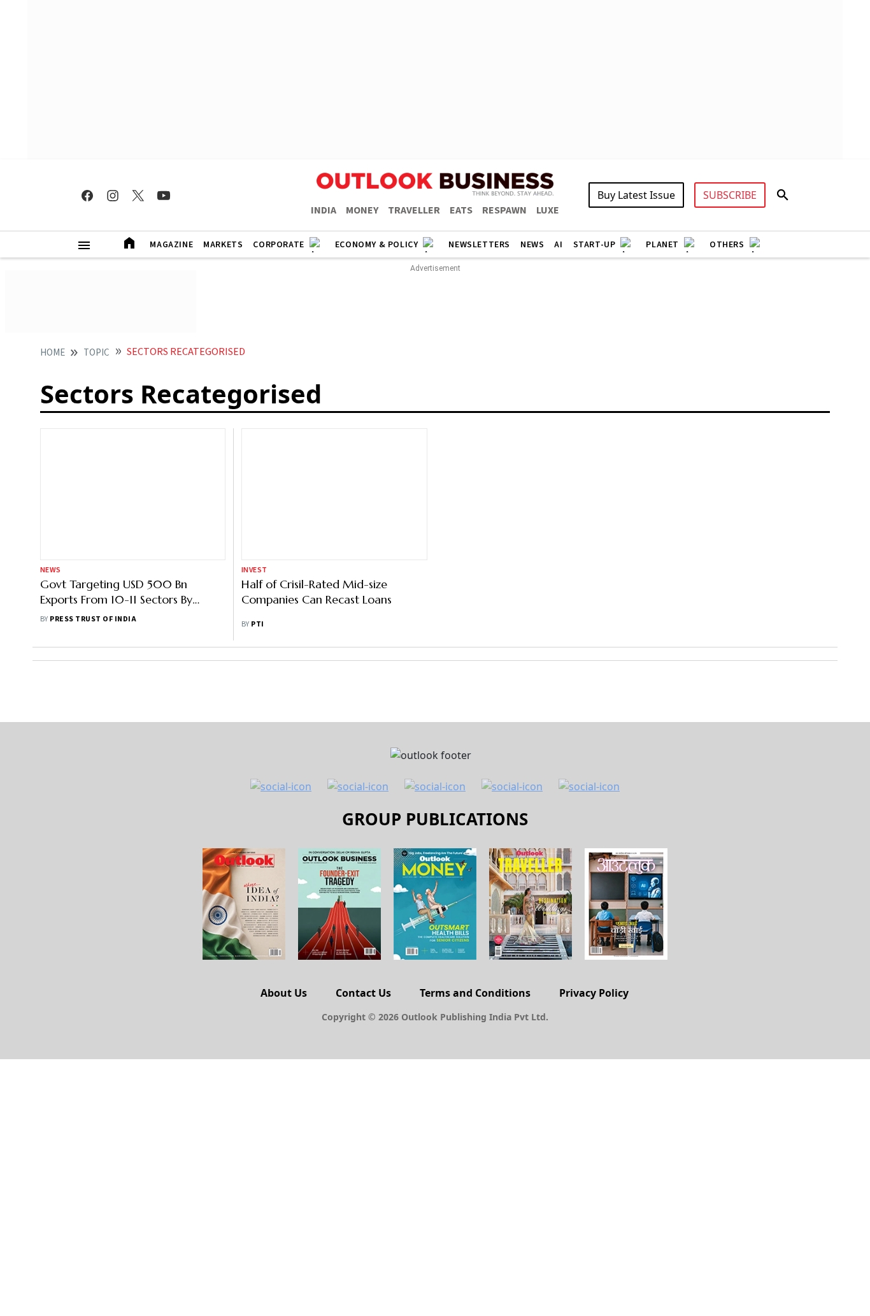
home (52, 352)
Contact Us (363, 993)
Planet (662, 244)
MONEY (362, 210)
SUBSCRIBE (730, 195)
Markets (223, 244)
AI (558, 244)
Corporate (278, 244)
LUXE (547, 210)
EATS (461, 210)
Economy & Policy (376, 244)
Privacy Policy (594, 993)
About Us (283, 993)
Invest (254, 570)
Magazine (171, 244)
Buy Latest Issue (636, 195)
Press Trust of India (93, 619)
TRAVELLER (414, 210)
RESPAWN (504, 210)
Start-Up (594, 244)
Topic (96, 352)
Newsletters (479, 244)
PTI (257, 624)
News (532, 244)
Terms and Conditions (475, 993)
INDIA (323, 210)
